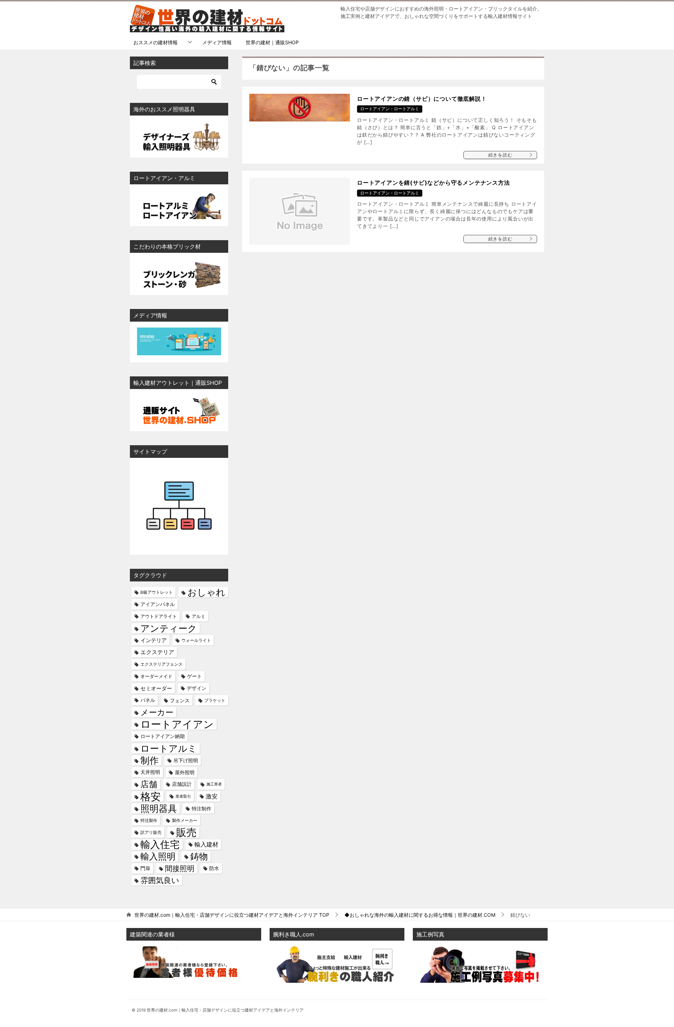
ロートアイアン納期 (162, 736)
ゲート (194, 676)
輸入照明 (158, 856)
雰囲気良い (159, 880)
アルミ (198, 616)
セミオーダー (156, 688)
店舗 (148, 784)
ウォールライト (196, 640)
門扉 (145, 868)
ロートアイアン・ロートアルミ (389, 108)
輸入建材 (206, 844)
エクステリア (157, 652)
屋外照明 (184, 772)
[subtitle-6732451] (186, 973)
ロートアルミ (168, 748)
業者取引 (183, 796)
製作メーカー (184, 820)
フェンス (180, 700)
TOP (231, 915)
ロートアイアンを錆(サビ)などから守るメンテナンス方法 (433, 182)
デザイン (196, 688)
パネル (147, 700)
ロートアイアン (177, 724)
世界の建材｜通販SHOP (272, 42)
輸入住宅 (160, 845)
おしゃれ (206, 592)
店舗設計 (182, 784)
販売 (186, 832)
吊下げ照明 (185, 760)
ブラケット (214, 700)
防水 (214, 868)
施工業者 (214, 784)
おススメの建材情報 (155, 42)
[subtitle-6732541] (337, 978)
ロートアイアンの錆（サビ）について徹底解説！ (422, 98)
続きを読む (500, 155)
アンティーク (168, 628)
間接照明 (179, 868)
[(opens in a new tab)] (299, 211)
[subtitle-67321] (480, 978)
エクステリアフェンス (161, 664)
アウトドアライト (158, 616)
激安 (212, 796)
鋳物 (199, 856)
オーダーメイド (156, 676)
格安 (150, 796)
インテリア (153, 640)
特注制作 (201, 808)
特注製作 (148, 820)
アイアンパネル (157, 604)
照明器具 (158, 808)
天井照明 (150, 772)
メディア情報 (217, 42)
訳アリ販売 (150, 832)
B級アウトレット (156, 592)
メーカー (156, 712)
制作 (149, 760)
